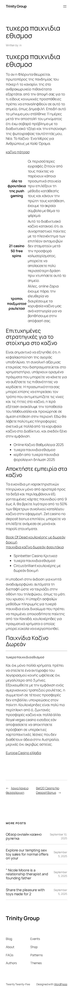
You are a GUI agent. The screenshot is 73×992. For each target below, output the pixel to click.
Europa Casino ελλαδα (23, 752)
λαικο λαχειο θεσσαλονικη (17, 790)
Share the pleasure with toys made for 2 (25, 892)
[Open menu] (64, 6)
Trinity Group (16, 6)
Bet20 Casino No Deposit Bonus (47, 790)
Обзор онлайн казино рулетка (24, 836)
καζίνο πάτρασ (18, 152)
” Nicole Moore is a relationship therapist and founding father (27, 874)
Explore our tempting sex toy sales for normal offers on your (27, 854)
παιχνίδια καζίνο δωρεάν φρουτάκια (35, 547)
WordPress (60, 984)
